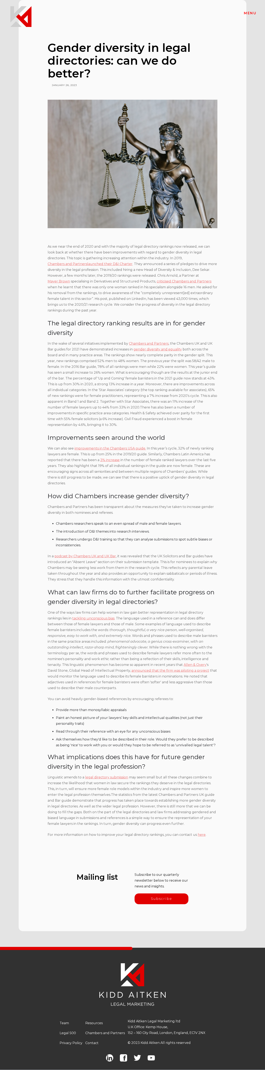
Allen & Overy (195, 665)
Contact (92, 1043)
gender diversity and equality (158, 349)
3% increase (110, 460)
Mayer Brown (59, 281)
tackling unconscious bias (93, 618)
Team (64, 1023)
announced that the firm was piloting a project (170, 671)
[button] (250, 13)
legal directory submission (106, 777)
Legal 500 (68, 1033)
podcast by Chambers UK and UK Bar (85, 556)
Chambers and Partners (67, 264)
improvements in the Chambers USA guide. (110, 448)
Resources (94, 1023)
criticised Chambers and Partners (184, 281)
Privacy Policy (71, 1043)
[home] (21, 16)
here (202, 835)
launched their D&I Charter (109, 264)
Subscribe (161, 899)
